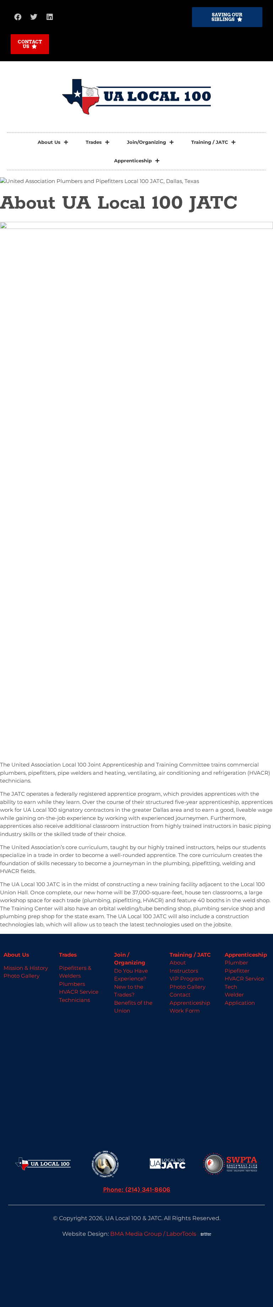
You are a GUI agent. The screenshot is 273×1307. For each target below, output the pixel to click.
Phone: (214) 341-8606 (136, 1189)
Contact (180, 994)
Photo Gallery (21, 975)
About (178, 962)
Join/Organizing (146, 142)
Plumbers (72, 984)
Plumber (236, 962)
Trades (94, 142)
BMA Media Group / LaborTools (155, 1233)
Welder (234, 994)
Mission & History (26, 967)
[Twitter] (34, 17)
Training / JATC (209, 142)
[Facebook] (18, 17)
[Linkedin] (50, 17)
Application (240, 1002)
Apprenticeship (133, 160)
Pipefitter (237, 970)
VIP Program (187, 978)
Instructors (184, 970)
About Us (49, 142)
